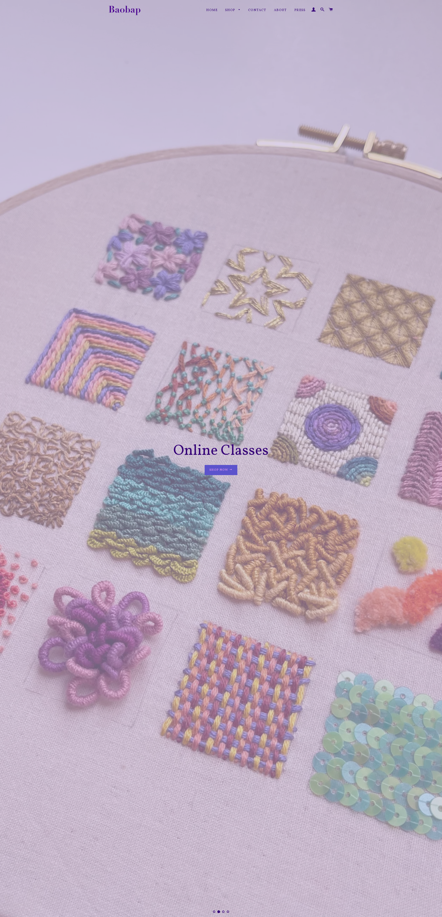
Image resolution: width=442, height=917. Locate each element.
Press (300, 10)
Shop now (219, 458)
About (280, 10)
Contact (257, 10)
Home (212, 10)
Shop (230, 10)
